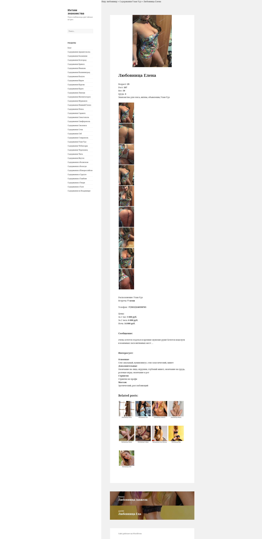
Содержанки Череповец (78, 150)
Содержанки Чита (75, 154)
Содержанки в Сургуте (77, 174)
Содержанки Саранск (76, 113)
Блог (69, 48)
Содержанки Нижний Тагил (79, 105)
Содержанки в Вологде (77, 166)
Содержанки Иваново (77, 68)
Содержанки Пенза (76, 109)
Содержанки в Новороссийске (80, 170)
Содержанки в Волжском (78, 162)
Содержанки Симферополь (79, 121)
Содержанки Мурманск (77, 101)
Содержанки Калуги (76, 76)
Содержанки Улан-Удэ (77, 142)
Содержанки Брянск (76, 64)
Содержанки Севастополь (78, 117)
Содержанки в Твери (76, 183)
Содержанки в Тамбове (77, 178)
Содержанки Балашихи (77, 56)
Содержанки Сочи (75, 129)
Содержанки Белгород (77, 60)
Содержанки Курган (76, 84)
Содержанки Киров (76, 80)
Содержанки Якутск (76, 158)
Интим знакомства (76, 11)
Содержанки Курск (76, 89)
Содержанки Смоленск (77, 125)
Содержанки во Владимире (79, 191)
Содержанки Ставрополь (78, 138)
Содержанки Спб (75, 133)
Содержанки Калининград (79, 72)
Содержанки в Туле (76, 187)
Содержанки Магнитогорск (79, 97)
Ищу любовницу (109, 1)
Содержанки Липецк (76, 93)
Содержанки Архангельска (79, 52)
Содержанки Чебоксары (78, 146)
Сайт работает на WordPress (130, 533)
